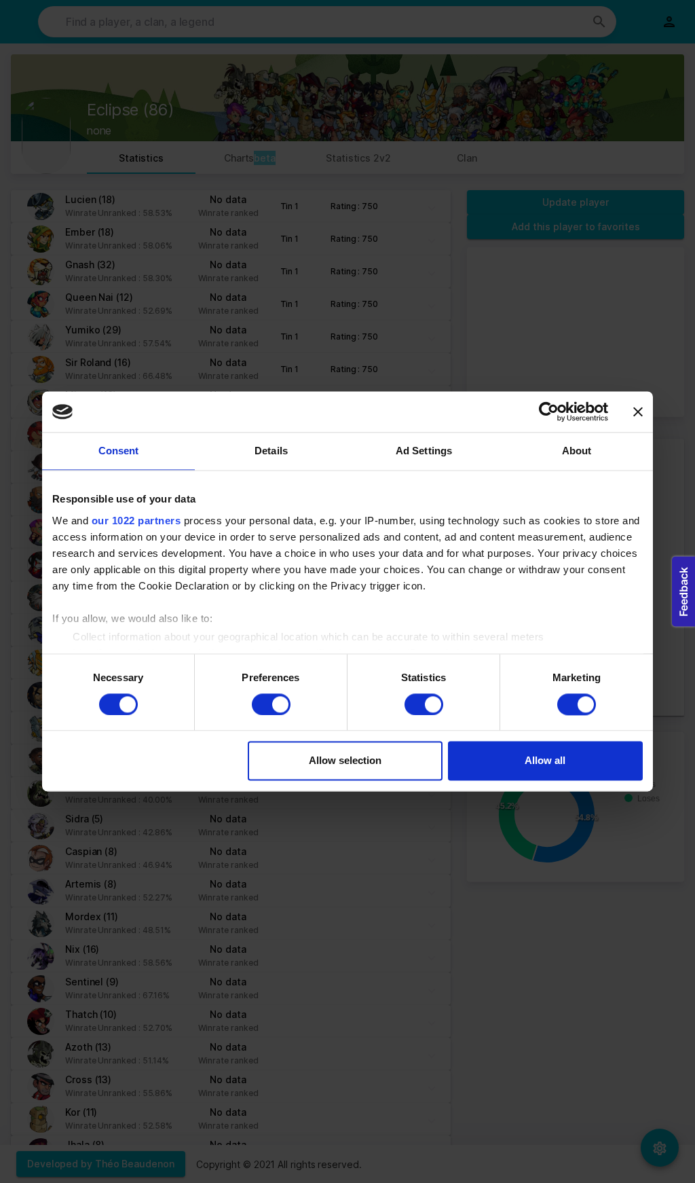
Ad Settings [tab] (424, 450)
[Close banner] (638, 411)
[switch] (271, 704)
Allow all (545, 761)
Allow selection (345, 761)
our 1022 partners (136, 520)
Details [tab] (271, 450)
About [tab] (577, 450)
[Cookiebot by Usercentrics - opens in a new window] (548, 411)
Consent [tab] (118, 450)
